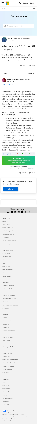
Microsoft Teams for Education (9, 292)
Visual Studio (5, 372)
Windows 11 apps (6, 244)
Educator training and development (11, 302)
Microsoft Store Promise (8, 273)
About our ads (21, 419)
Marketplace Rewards (7, 369)
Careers (4, 382)
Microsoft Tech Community (9, 363)
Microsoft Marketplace (8, 366)
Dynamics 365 (5, 324)
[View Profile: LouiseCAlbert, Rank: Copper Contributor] (4, 80)
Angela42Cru (12, 39)
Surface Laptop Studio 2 (8, 227)
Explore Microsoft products (9, 240)
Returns (4, 263)
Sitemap (4, 414)
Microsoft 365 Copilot (7, 337)
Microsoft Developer (7, 353)
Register (25, 3)
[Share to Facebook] (12, 212)
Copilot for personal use (8, 234)
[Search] (20, 3)
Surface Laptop (6, 224)
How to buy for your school (9, 298)
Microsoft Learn (6, 356)
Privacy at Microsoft (7, 392)
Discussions (7, 8)
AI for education (6, 308)
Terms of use (16, 416)
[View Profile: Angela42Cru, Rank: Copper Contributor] (4, 39)
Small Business (6, 340)
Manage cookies (6, 416)
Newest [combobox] (31, 73)
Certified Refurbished (7, 269)
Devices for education (7, 288)
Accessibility (5, 401)
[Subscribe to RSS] (25, 212)
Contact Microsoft (13, 414)
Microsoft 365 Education (8, 295)
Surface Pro (5, 221)
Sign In (32, 3)
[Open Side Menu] (3, 3)
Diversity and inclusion (8, 398)
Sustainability (5, 405)
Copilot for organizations (8, 231)
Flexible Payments (6, 276)
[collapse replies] (18, 78)
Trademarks (25, 416)
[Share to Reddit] (18, 212)
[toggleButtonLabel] (34, 8)
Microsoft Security (7, 321)
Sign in (10, 189)
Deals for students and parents (10, 305)
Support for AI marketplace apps (10, 359)
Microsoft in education (8, 285)
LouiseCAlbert (12, 79)
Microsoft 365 (5, 327)
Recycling (13, 419)
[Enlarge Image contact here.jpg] (18, 161)
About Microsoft (6, 385)
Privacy (22, 414)
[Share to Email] (29, 212)
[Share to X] (15, 212)
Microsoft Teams (6, 334)
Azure (3, 350)
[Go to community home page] (7, 3)
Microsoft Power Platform (8, 330)
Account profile (6, 253)
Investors (4, 395)
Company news (6, 388)
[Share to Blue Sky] (22, 212)
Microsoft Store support (8, 260)
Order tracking (6, 266)
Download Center (6, 256)
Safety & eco (5, 419)
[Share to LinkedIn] (8, 212)
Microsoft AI (5, 317)
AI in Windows (6, 237)
